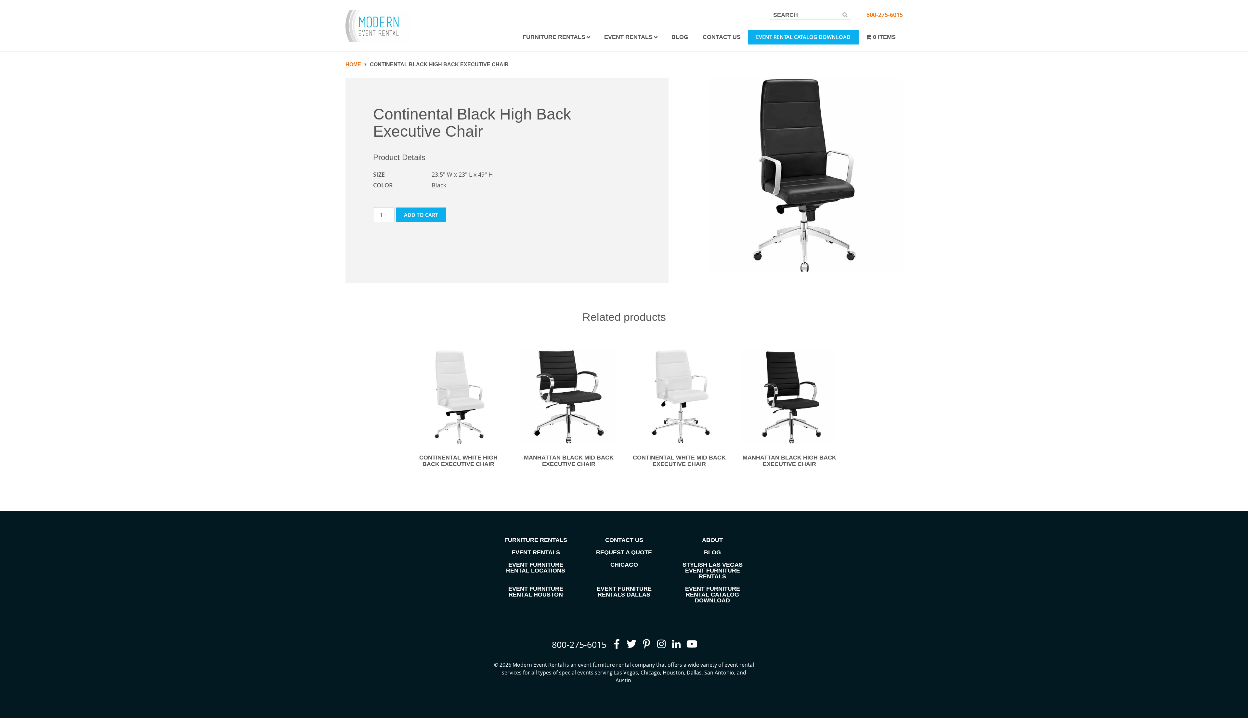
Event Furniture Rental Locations (535, 567)
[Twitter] (631, 644)
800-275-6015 (884, 15)
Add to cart (421, 215)
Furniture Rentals (554, 37)
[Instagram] (661, 644)
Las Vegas (626, 672)
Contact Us (722, 37)
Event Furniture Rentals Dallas (624, 592)
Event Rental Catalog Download (803, 37)
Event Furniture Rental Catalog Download (712, 595)
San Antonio (719, 672)
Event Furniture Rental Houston (535, 592)
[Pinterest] (646, 644)
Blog (679, 37)
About (712, 540)
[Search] (845, 14)
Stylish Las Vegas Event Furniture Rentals (712, 570)
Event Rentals (628, 37)
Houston (673, 672)
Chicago (624, 564)
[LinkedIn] (676, 644)
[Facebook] (616, 644)
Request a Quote (624, 552)
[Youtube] (691, 644)
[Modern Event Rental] (377, 26)
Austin (623, 680)
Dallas (694, 672)
